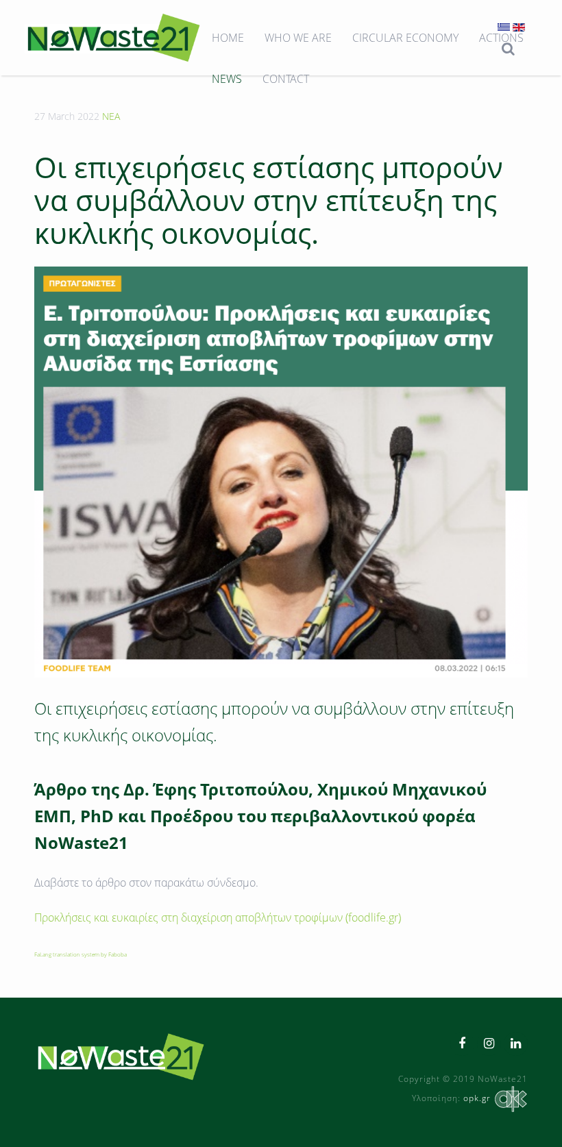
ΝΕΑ (111, 116)
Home (228, 37)
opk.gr (477, 1098)
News (227, 78)
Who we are (298, 37)
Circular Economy (405, 37)
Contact (285, 78)
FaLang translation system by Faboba (80, 954)
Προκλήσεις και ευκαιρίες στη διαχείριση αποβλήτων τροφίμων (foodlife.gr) (217, 917)
